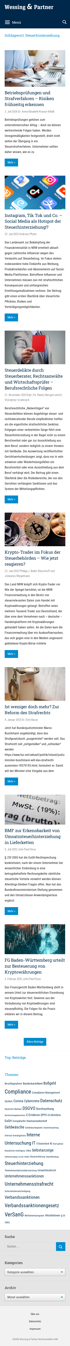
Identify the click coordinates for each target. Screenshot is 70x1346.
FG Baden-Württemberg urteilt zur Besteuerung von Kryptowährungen (35, 966)
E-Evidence (33, 1115)
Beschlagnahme (13, 1083)
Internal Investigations (15, 1135)
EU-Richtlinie (54, 1115)
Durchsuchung (45, 1109)
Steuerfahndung (52, 1157)
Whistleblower (52, 1215)
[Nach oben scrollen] (63, 1339)
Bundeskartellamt (33, 1083)
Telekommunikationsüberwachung (21, 1170)
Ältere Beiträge (35, 1041)
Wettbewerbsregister (34, 1215)
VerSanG (14, 1214)
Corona (18, 1101)
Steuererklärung (37, 1156)
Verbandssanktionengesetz (32, 1205)
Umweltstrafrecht (47, 1170)
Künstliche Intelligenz (15, 1150)
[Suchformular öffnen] (64, 22)
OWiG (28, 1150)
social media (23, 1157)
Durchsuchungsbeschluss (15, 1115)
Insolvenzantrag (51, 1127)
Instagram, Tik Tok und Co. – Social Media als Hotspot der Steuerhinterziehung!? (33, 221)
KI (51, 1143)
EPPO (44, 1115)
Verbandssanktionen (22, 1197)
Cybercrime (31, 1101)
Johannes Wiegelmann (17, 576)
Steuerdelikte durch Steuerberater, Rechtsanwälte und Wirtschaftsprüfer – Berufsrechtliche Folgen (34, 378)
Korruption (58, 1143)
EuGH (8, 1121)
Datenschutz (51, 1100)
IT (33, 1143)
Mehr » (11, 162)
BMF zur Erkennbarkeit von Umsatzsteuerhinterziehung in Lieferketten (32, 836)
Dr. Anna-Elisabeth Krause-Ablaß (36, 111)
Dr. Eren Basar (30, 719)
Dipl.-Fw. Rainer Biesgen (40, 395)
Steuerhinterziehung (24, 1163)
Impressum (35, 1328)
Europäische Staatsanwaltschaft (30, 1121)
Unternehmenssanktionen (24, 1176)
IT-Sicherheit (42, 1143)
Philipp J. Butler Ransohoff (35, 571)
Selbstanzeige (42, 1150)
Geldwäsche (14, 1127)
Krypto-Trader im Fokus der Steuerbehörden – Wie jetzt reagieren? (32, 558)
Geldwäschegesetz (34, 1127)
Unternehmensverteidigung (17, 1191)
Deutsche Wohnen (13, 1109)
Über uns (35, 1314)
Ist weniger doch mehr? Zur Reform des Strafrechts (32, 709)
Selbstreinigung (11, 1157)
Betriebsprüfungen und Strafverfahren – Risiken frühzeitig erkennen (29, 98)
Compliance (18, 1091)
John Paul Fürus (27, 849)
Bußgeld (49, 1083)
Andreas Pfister (28, 234)
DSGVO (29, 1108)
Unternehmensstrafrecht (29, 1184)
